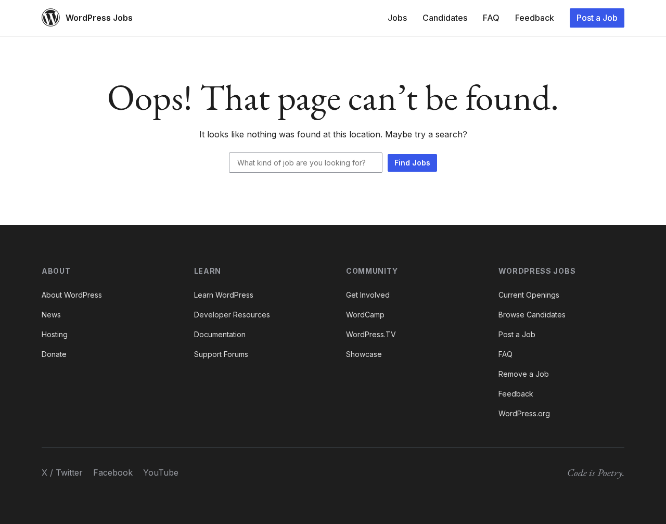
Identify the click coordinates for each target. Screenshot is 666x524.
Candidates (444, 17)
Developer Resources (232, 314)
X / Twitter (62, 472)
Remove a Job (523, 373)
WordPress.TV (371, 334)
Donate (54, 354)
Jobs (397, 17)
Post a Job (597, 17)
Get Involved (368, 294)
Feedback (534, 17)
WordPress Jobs (99, 17)
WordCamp (365, 314)
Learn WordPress (223, 294)
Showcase (364, 354)
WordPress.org (524, 413)
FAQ (491, 17)
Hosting (55, 334)
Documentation (220, 334)
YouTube (160, 472)
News (51, 314)
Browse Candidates (532, 314)
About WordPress (72, 294)
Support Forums (221, 354)
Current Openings (528, 294)
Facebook (113, 472)
